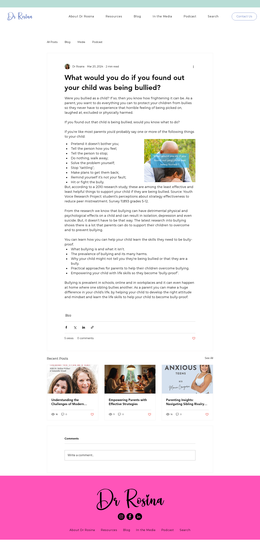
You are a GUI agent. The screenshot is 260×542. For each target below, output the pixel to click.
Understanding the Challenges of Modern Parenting (67, 402)
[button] (81, 16)
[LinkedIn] (138, 516)
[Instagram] (121, 516)
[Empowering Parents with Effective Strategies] (130, 379)
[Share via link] (92, 327)
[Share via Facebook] (66, 327)
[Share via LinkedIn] (83, 327)
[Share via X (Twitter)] (75, 327)
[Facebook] (129, 516)
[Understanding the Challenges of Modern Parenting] (72, 379)
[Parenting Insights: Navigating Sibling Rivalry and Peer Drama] (187, 379)
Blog (67, 42)
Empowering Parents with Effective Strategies (128, 402)
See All (209, 358)
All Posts (52, 42)
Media (81, 42)
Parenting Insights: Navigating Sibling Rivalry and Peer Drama (185, 402)
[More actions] (193, 66)
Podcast (97, 42)
